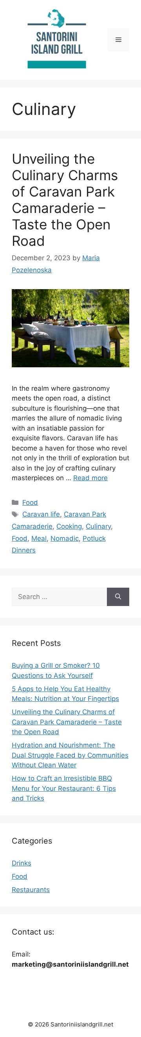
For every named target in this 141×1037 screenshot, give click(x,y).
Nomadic (65, 538)
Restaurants (31, 890)
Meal (39, 538)
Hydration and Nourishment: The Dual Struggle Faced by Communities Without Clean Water (70, 755)
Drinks (21, 863)
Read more (90, 478)
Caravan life (41, 514)
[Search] (118, 597)
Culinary (98, 526)
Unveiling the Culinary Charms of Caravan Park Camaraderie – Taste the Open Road (65, 199)
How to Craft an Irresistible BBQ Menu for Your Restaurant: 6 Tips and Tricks (64, 788)
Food (30, 502)
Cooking (69, 526)
